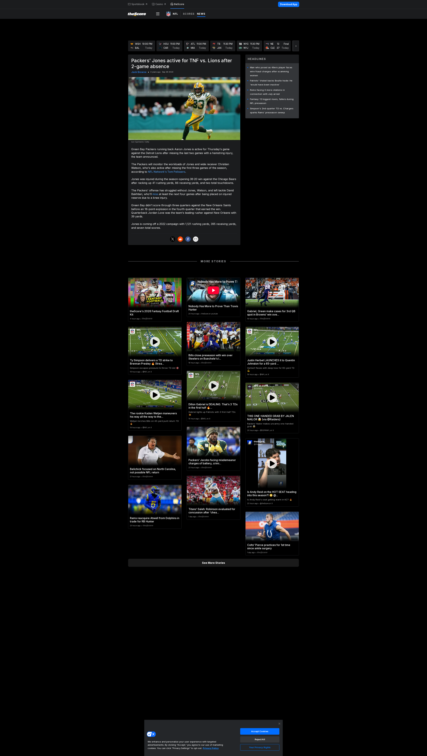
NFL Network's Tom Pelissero (166, 171)
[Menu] (157, 14)
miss (155, 194)
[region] (213, 738)
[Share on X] (172, 239)
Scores (189, 13)
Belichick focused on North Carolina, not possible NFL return (153, 470)
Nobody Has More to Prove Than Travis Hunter (213, 308)
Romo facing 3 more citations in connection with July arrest (267, 92)
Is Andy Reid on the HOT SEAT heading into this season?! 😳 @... (271, 493)
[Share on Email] (195, 239)
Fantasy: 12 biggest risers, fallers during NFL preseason (272, 101)
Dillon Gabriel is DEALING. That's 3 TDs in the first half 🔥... (213, 406)
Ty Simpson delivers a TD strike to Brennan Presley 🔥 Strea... (151, 362)
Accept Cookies (260, 731)
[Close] (279, 724)
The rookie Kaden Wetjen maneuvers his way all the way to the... (153, 415)
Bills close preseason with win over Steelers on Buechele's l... (210, 357)
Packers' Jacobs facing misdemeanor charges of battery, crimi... (212, 461)
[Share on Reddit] (180, 239)
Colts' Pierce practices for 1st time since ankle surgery (268, 546)
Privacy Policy (211, 748)
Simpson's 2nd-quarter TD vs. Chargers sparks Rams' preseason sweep (272, 110)
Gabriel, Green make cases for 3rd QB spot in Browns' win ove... (271, 313)
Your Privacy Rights (260, 747)
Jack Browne (138, 72)
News (201, 13)
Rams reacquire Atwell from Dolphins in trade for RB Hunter (154, 519)
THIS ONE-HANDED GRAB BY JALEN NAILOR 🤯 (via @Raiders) (270, 417)
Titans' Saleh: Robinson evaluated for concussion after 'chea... (211, 510)
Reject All (260, 739)
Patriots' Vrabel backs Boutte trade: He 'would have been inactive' (271, 82)
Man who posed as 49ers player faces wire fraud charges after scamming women (271, 71)
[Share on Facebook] (188, 239)
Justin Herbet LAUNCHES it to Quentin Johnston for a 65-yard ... (271, 362)
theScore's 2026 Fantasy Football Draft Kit (154, 313)
